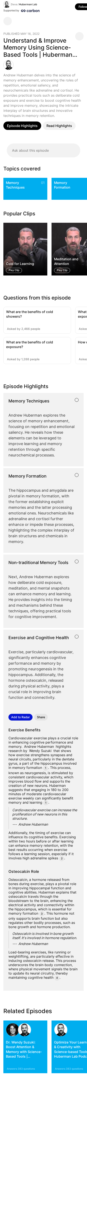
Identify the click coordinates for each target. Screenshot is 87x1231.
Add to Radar (20, 717)
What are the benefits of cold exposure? (29, 344)
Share (41, 717)
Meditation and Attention (66, 261)
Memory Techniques (15, 185)
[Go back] (7, 21)
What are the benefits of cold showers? (29, 314)
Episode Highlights (22, 126)
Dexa (14, 4)
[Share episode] (79, 36)
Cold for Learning (20, 264)
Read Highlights (59, 126)
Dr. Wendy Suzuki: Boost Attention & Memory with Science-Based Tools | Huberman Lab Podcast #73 (25, 1054)
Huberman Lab (28, 4)
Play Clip (14, 270)
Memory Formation (62, 185)
